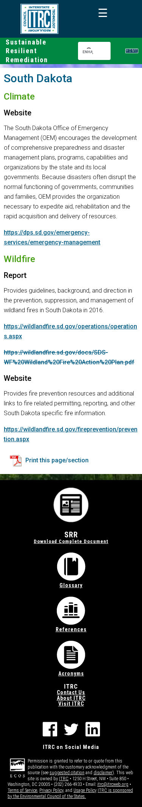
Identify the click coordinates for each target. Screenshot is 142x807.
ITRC (64, 778)
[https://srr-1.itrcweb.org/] (39, 19)
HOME (132, 51)
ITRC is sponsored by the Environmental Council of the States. (70, 793)
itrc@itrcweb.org (112, 784)
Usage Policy (85, 790)
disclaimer (103, 772)
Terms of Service (22, 790)
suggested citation (67, 772)
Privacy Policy (51, 790)
